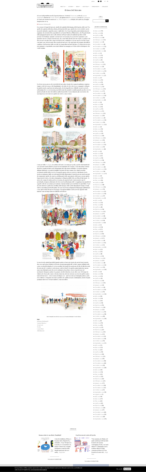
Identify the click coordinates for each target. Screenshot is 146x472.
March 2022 (98, 135)
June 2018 (97, 227)
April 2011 (97, 403)
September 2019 (99, 198)
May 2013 (97, 349)
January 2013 (98, 358)
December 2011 (99, 385)
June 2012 (97, 372)
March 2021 (98, 160)
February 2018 (99, 236)
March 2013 (98, 354)
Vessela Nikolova (55, 17)
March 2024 (98, 86)
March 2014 (98, 329)
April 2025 (98, 60)
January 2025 (98, 66)
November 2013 (99, 338)
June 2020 (98, 178)
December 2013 (99, 336)
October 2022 (99, 122)
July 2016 (97, 271)
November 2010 (99, 414)
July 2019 (97, 200)
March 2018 (98, 234)
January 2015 (98, 309)
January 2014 (98, 334)
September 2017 (99, 247)
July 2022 (97, 127)
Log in (92, 1)
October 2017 (98, 245)
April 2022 (98, 133)
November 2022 (99, 120)
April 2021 (98, 158)
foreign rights (95, 6)
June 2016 (97, 274)
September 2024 (99, 75)
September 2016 (99, 269)
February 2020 (99, 187)
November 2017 (99, 242)
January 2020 (98, 189)
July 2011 (97, 396)
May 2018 (97, 229)
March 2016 (98, 280)
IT (104, 1)
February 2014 (99, 332)
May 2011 (97, 401)
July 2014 (97, 321)
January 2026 (98, 42)
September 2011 (99, 392)
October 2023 (98, 98)
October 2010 (99, 416)
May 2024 (97, 82)
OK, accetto (119, 469)
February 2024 (99, 89)
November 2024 (99, 71)
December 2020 (99, 167)
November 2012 (99, 363)
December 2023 (99, 93)
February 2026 (99, 40)
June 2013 (97, 347)
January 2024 (98, 91)
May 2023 (97, 106)
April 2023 (98, 109)
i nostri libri (40, 329)
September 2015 (99, 294)
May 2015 (97, 300)
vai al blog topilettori (91, 461)
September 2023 (99, 100)
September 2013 (99, 343)
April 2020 (98, 182)
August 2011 (98, 394)
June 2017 (97, 249)
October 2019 (98, 196)
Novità (39, 327)
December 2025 (99, 44)
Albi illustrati (40, 331)
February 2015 (99, 307)
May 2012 (97, 374)
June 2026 (97, 31)
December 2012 (99, 361)
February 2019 (99, 211)
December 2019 (99, 191)
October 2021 (98, 147)
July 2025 (97, 53)
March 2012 (98, 378)
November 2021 (99, 144)
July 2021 (97, 151)
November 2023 (99, 95)
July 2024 (97, 78)
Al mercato (74, 15)
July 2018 (97, 225)
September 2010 (99, 419)
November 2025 (99, 46)
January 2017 (98, 260)
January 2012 (98, 383)
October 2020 (99, 171)
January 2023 (98, 115)
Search (108, 20)
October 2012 (98, 365)
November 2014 (99, 314)
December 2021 (99, 142)
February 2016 (99, 283)
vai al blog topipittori (54, 459)
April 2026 (98, 35)
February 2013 (99, 356)
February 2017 (99, 258)
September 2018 (99, 222)
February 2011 (99, 407)
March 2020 (98, 184)
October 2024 (99, 73)
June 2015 (97, 298)
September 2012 (99, 367)
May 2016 (97, 276)
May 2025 (97, 57)
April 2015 (98, 303)
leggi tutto (62, 452)
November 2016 (99, 265)
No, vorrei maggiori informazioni (37, 469)
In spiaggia (73, 17)
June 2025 (97, 55)
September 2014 (99, 318)
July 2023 (97, 102)
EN (107, 1)
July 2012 (97, 370)
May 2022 (97, 131)
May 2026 (97, 33)
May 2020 (97, 180)
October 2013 (98, 341)
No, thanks (127, 469)
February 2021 (99, 162)
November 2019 (99, 193)
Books (77, 6)
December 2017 (99, 240)
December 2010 (99, 412)
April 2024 (98, 84)
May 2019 (97, 205)
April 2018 (98, 231)
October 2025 (98, 49)
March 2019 (98, 209)
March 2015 (98, 305)
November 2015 (99, 289)
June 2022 (97, 129)
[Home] (45, 5)
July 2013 (97, 345)
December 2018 (99, 216)
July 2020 (97, 176)
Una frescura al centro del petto (86, 435)
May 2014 (97, 325)
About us (62, 6)
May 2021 (97, 155)
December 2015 (99, 287)
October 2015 (98, 292)
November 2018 (99, 218)
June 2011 (97, 399)
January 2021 (98, 164)
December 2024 (99, 69)
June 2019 (97, 202)
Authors (70, 6)
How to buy (85, 6)
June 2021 (97, 153)
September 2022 (99, 124)
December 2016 (99, 263)
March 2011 (98, 405)
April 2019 (98, 207)
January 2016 (98, 285)
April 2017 (97, 254)
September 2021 (99, 149)
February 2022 (99, 138)
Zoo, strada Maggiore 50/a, (63, 19)
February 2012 (99, 381)
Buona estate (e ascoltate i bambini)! (50, 435)
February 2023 (99, 113)
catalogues (105, 6)
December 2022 (99, 118)
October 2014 (98, 316)
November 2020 (99, 169)
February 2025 (99, 64)
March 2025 (98, 62)
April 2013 (98, 352)
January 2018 (98, 238)
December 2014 (99, 312)
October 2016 (98, 267)
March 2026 (98, 37)
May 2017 (97, 251)
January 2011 (98, 410)
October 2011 (98, 390)
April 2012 (98, 376)
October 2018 (98, 220)
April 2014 (98, 327)
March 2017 (98, 256)
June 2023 (97, 104)
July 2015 (97, 296)
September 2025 (99, 51)
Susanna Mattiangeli (44, 24)
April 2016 (98, 278)
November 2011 (99, 387)
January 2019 (98, 213)
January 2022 (98, 140)
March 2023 (98, 111)
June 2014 (97, 323)
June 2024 (97, 80)
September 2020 (99, 173)
